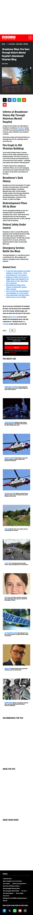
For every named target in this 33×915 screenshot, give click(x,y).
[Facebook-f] (4, 910)
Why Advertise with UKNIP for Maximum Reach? (15, 898)
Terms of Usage (19, 893)
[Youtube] (20, 910)
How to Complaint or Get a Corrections (12, 881)
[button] (5, 100)
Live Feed (23, 891)
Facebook (14, 317)
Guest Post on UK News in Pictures (11, 886)
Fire (16, 255)
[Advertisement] (16, 17)
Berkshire (21, 128)
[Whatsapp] (14, 910)
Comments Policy (7, 878)
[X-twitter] (9, 910)
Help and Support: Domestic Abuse (11, 888)
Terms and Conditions (8, 893)
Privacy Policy (12, 352)
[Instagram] (25, 910)
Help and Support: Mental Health (11, 891)
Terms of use (6, 896)
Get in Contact (6, 883)
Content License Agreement (19, 883)
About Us (5, 900)
